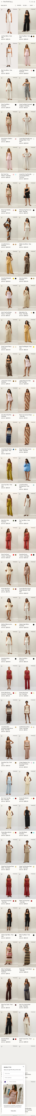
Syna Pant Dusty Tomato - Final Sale (24, 555)
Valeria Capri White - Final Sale (24, 625)
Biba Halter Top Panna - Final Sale (23, 313)
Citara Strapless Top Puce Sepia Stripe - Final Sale (24, 764)
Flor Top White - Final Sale (24, 521)
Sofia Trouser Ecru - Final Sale (25, 1039)
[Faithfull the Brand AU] (8, 1)
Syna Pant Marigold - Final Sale (6, 279)
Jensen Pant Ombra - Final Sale (6, 381)
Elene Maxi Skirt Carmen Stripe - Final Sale (25, 450)
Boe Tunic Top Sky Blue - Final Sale (5, 799)
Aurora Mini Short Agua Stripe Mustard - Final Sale (25, 590)
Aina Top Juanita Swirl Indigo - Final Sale (24, 1005)
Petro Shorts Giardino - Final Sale (7, 139)
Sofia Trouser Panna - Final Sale (6, 347)
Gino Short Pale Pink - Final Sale (6, 415)
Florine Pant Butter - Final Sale (24, 799)
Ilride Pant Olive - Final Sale (5, 521)
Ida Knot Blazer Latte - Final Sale (6, 625)
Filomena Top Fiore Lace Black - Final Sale (25, 210)
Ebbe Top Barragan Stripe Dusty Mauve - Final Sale (6, 971)
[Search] (30, 1)
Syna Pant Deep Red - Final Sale (6, 901)
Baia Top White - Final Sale (6, 71)
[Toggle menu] (2, 1)
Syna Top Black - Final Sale (24, 37)
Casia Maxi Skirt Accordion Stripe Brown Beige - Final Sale (7, 728)
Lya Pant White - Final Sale (6, 37)
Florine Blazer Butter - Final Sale (6, 833)
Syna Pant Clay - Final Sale (6, 763)
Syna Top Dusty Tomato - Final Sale (6, 555)
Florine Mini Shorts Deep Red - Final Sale (6, 693)
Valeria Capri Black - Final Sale (7, 935)
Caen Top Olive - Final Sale (6, 485)
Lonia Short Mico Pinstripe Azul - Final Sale (24, 486)
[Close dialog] (23, 1067)
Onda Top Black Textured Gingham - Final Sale (25, 105)
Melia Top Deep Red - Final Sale (24, 901)
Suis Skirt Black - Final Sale (23, 833)
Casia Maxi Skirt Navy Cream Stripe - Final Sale (6, 451)
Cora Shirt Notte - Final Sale (5, 245)
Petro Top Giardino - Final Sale (6, 210)
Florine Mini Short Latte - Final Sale (5, 589)
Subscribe (13, 1110)
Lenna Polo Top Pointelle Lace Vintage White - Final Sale (25, 176)
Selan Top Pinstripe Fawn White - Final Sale (25, 867)
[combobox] (6, 1081)
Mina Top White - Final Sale (23, 659)
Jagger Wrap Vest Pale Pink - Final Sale (25, 381)
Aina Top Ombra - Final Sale (23, 279)
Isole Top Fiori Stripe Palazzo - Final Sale (6, 313)
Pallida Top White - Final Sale (25, 245)
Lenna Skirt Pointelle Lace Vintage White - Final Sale (25, 140)
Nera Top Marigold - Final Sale (25, 347)
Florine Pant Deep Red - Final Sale (23, 693)
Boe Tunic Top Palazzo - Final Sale (6, 175)
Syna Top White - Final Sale (5, 105)
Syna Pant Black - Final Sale (5, 1039)
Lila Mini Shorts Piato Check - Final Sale (24, 727)
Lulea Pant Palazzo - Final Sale (24, 71)
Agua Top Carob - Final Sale (6, 1005)
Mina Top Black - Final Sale (24, 935)
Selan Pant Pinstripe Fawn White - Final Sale (7, 867)
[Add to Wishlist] (1, 9)
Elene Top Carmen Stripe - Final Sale (25, 415)
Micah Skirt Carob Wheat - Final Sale (25, 970)
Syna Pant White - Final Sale (5, 659)
